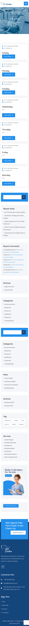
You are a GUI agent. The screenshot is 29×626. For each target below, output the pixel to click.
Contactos (5, 612)
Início (3, 601)
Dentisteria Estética (10, 454)
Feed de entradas (9, 381)
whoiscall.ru (6, 265)
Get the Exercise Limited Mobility (14, 212)
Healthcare (7, 314)
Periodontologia (9, 448)
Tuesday (5, 89)
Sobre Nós (5, 605)
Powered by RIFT (14, 623)
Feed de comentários (11, 385)
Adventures (7, 420)
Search (24, 332)
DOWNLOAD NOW (11, 506)
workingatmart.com (9, 250)
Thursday (6, 129)
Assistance (7, 307)
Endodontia (8, 445)
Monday (5, 71)
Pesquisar (24, 197)
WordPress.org (9, 388)
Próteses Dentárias (10, 442)
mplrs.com (6, 255)
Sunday (5, 53)
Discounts (7, 311)
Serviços (4, 609)
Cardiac (16, 420)
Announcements (9, 304)
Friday (5, 152)
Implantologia (8, 439)
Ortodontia (7, 451)
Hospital (21, 424)
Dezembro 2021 (9, 286)
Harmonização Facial (10, 457)
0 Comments (8, 48)
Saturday (6, 175)
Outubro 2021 (8, 290)
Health (14, 424)
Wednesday (7, 107)
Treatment (7, 317)
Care (22, 420)
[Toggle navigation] (26, 3)
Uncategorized (9, 320)
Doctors (6, 424)
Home (11, 22)
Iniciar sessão (8, 378)
